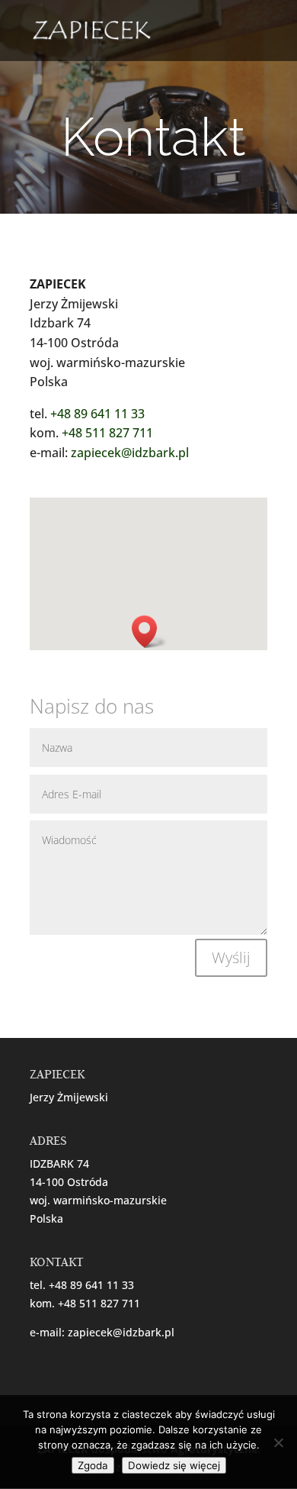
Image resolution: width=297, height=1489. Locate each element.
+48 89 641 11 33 (97, 413)
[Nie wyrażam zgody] (278, 1442)
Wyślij (231, 957)
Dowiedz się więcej (174, 1465)
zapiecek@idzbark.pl (130, 452)
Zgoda (93, 1465)
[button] (149, 631)
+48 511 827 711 (107, 432)
